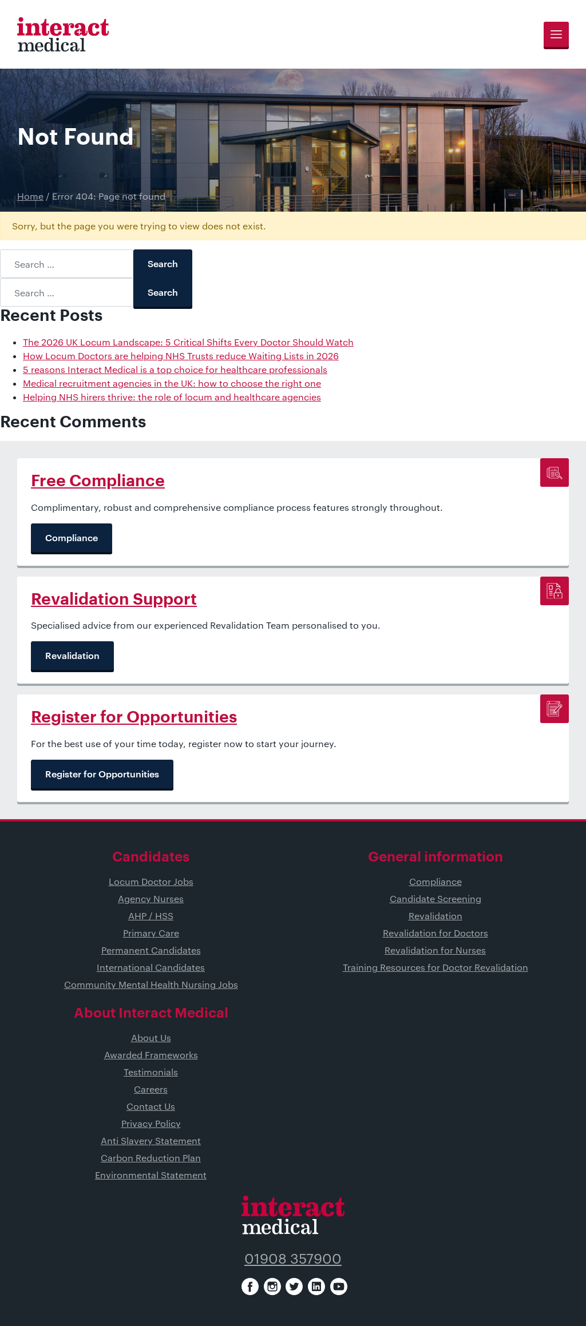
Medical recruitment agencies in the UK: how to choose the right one (172, 383)
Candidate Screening (435, 898)
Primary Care (151, 932)
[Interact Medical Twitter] (294, 1286)
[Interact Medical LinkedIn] (316, 1286)
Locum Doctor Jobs (151, 881)
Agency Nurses (151, 898)
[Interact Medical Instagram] (272, 1286)
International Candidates (151, 967)
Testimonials (151, 1071)
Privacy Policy (151, 1123)
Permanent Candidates (151, 949)
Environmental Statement (151, 1174)
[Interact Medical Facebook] (250, 1286)
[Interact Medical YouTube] (338, 1286)
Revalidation (435, 915)
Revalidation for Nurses (435, 949)
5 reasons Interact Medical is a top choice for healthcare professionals (175, 369)
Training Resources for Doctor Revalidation (435, 967)
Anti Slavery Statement (151, 1140)
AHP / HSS (150, 915)
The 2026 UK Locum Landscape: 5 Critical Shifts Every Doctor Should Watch (188, 341)
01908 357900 (293, 1258)
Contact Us (150, 1106)
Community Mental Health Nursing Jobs (151, 984)
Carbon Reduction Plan (151, 1157)
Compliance (435, 881)
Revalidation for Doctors (435, 932)
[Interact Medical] (63, 34)
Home (30, 195)
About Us (151, 1037)
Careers (151, 1088)
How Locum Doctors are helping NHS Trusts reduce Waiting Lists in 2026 (181, 355)
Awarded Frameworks (151, 1054)
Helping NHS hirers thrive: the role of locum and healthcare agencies (172, 396)
